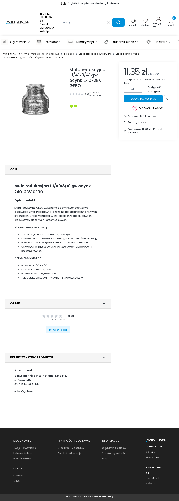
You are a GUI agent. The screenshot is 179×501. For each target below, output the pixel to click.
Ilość (126, 83)
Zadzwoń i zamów (151, 108)
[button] (118, 22)
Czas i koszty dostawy (71, 448)
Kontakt (18, 475)
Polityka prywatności (114, 453)
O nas (17, 481)
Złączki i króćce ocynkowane (95, 53)
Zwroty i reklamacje (69, 453)
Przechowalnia (22, 458)
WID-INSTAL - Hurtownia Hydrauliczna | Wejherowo (31, 53)
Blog (104, 458)
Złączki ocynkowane (127, 53)
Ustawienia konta (23, 453)
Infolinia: (46, 17)
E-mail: (47, 27)
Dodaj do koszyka (143, 98)
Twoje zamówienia (24, 448)
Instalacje (69, 53)
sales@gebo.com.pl (27, 391)
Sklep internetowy (88, 496)
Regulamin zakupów (114, 448)
